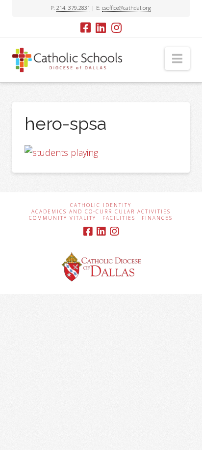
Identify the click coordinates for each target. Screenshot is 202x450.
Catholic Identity (100, 205)
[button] (177, 58)
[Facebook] (85, 27)
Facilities (118, 218)
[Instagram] (116, 27)
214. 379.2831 (73, 7)
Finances (157, 218)
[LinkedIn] (101, 27)
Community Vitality (62, 218)
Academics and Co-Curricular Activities (101, 212)
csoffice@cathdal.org (126, 7)
